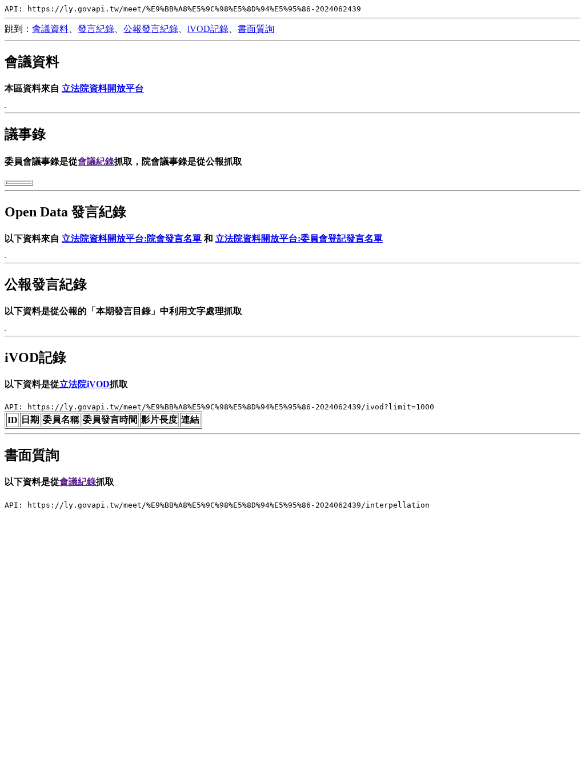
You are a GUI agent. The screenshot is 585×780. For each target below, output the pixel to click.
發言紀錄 (96, 29)
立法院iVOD (84, 384)
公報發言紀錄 (150, 29)
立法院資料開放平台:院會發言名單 (132, 238)
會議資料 (50, 29)
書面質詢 (256, 29)
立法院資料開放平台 (103, 88)
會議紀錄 (96, 161)
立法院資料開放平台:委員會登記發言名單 (299, 238)
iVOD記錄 (208, 29)
